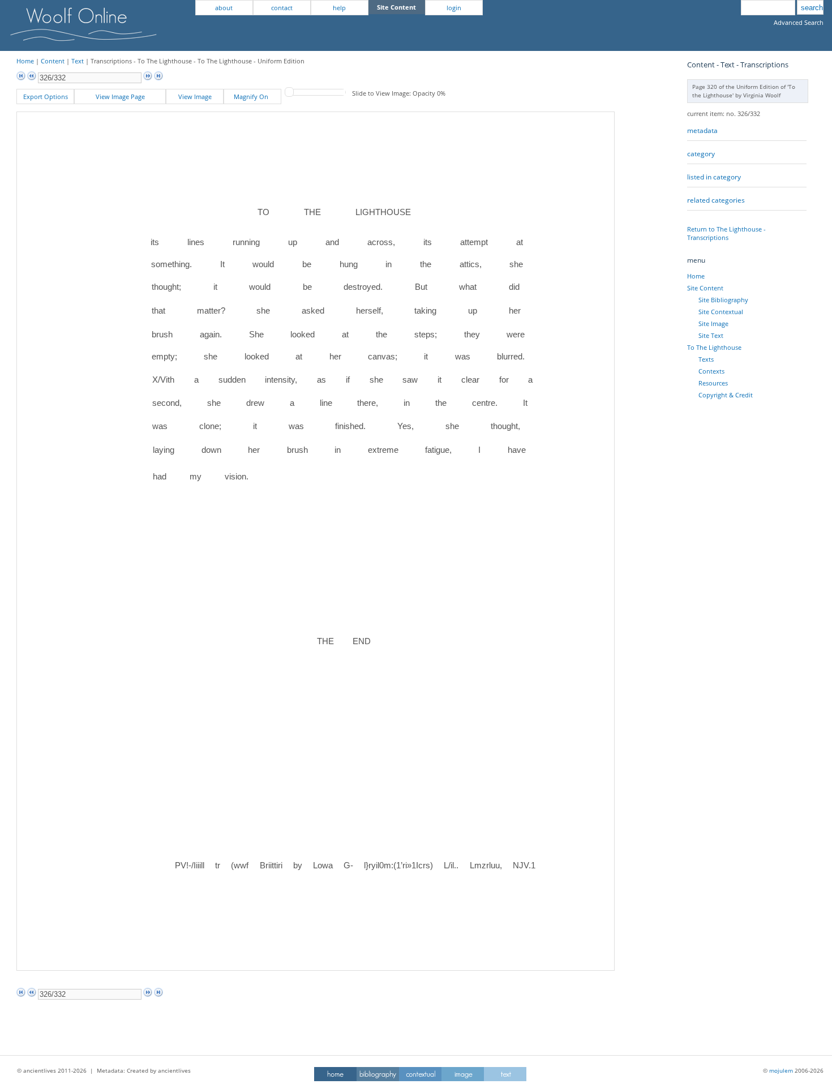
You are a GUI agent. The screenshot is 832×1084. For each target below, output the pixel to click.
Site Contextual (720, 311)
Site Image (713, 323)
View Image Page (120, 96)
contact (282, 7)
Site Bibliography (723, 299)
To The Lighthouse (714, 347)
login (454, 7)
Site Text (710, 335)
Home (25, 61)
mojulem (781, 1070)
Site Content (705, 288)
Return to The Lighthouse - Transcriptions (726, 233)
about (224, 7)
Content (53, 61)
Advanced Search (799, 22)
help (339, 7)
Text (77, 61)
